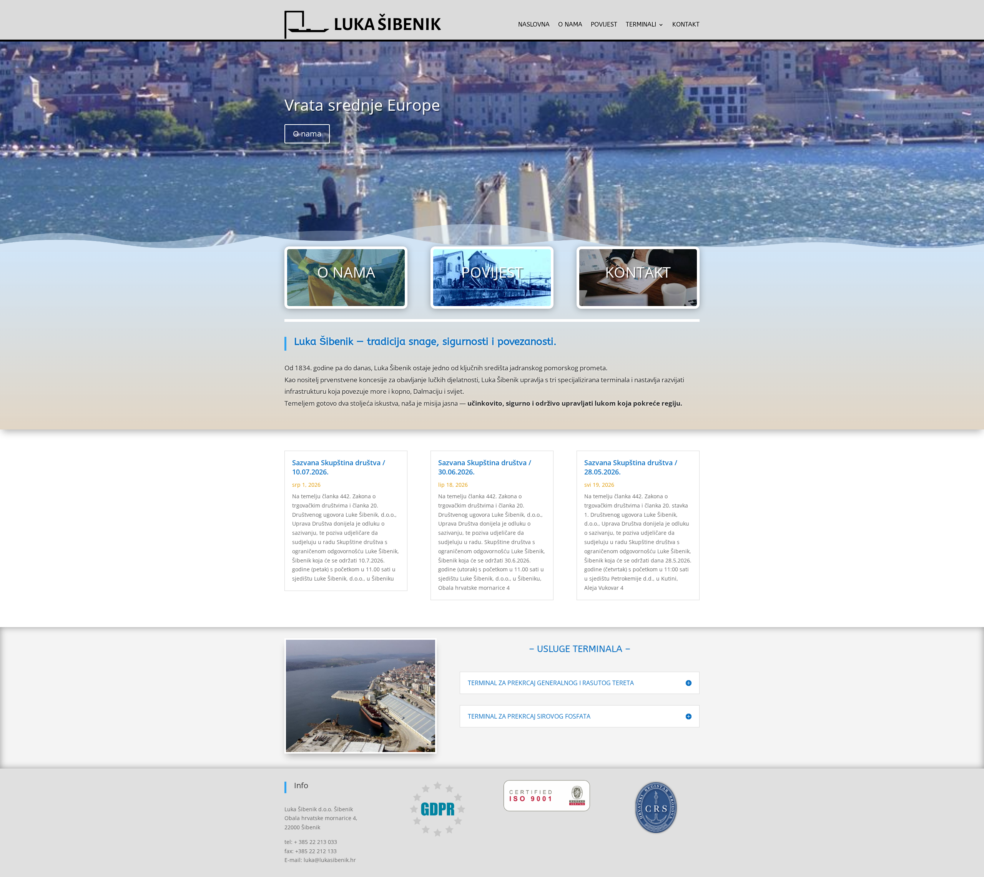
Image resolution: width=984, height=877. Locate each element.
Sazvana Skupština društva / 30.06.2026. (484, 467)
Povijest (604, 24)
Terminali (641, 24)
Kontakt (686, 24)
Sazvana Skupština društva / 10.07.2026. (338, 467)
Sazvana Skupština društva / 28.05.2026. (630, 467)
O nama (570, 24)
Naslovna (534, 24)
